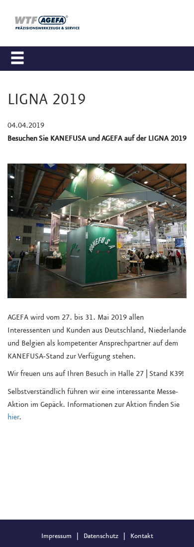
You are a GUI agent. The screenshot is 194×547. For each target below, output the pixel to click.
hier (13, 417)
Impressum (56, 536)
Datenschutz (101, 536)
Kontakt (141, 536)
